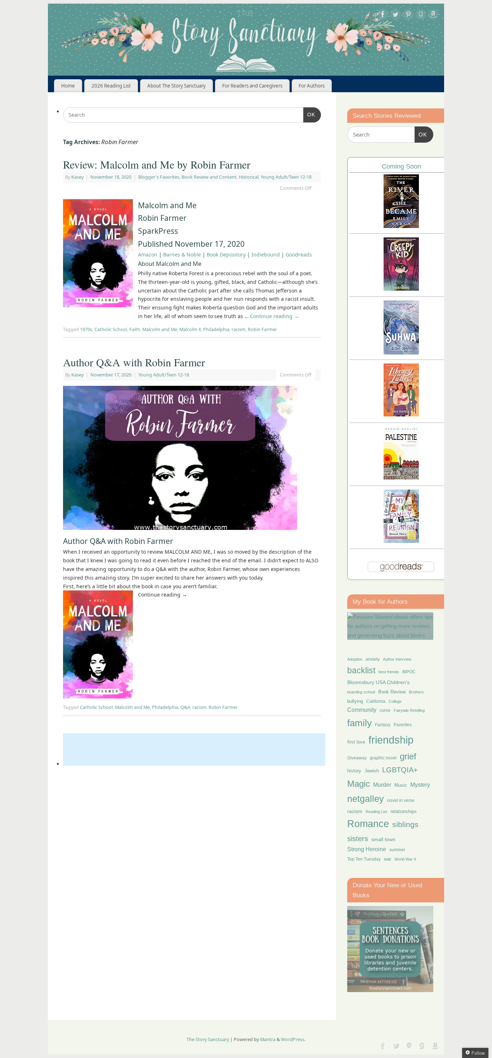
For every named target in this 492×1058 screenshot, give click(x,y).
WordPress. (293, 1039)
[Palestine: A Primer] (401, 477)
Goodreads (299, 254)
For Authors (312, 85)
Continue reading (274, 316)
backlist (361, 670)
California (375, 701)
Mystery (420, 785)
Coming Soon (401, 166)
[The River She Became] (401, 226)
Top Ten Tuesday (364, 859)
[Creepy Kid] (401, 289)
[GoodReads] (420, 15)
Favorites (403, 724)
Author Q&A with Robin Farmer (134, 362)
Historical (249, 177)
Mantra (268, 1039)
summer (397, 849)
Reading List (376, 811)
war (387, 859)
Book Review (392, 692)
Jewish (371, 770)
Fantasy (382, 724)
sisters (357, 839)
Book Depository (226, 254)
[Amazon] (433, 15)
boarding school (361, 692)
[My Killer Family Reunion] (401, 541)
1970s (86, 329)
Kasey (77, 177)
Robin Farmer (262, 329)
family (359, 723)
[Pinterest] (408, 15)
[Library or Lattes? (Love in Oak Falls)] (401, 414)
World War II (405, 859)
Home (68, 85)
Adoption (354, 659)
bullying (355, 701)
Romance (368, 823)
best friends (389, 672)
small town (383, 839)
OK (309, 114)
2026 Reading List (111, 85)
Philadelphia (216, 329)
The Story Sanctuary (208, 1039)
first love (356, 742)
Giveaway (357, 758)
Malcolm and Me (159, 329)
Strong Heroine (366, 849)
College (395, 701)
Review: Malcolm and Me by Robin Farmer (156, 164)
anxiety (373, 659)
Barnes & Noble (182, 254)
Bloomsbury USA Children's (378, 682)
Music (400, 785)
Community (361, 710)
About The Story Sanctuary (176, 85)
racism (239, 329)
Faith (134, 329)
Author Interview (397, 659)
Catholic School (110, 329)
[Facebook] (382, 15)
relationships (403, 811)
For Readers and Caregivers (252, 85)
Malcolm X (190, 329)
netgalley (365, 799)
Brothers (416, 692)
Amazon (147, 254)
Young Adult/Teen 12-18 (286, 177)
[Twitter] (395, 15)
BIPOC (409, 671)
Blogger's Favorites (158, 177)
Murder (382, 784)
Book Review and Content (209, 177)
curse (385, 710)
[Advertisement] (194, 749)
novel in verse (401, 800)
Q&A (185, 707)
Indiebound (265, 254)
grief (408, 756)
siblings (405, 824)
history (354, 770)
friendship (390, 740)
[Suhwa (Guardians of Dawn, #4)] (401, 352)
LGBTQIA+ (400, 769)
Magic (358, 784)
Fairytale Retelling (409, 710)
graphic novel (383, 758)
